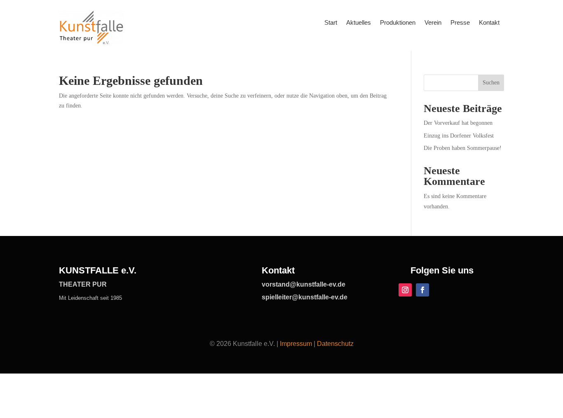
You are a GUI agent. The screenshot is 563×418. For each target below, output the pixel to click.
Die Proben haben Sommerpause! (463, 148)
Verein (433, 23)
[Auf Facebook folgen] (422, 290)
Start (330, 23)
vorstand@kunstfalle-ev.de (303, 284)
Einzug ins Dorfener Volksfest (459, 136)
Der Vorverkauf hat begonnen (458, 123)
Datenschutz (335, 343)
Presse (460, 23)
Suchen (491, 82)
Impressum (296, 343)
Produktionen (397, 23)
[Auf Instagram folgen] (405, 290)
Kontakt (489, 23)
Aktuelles (358, 23)
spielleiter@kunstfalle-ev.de (304, 297)
